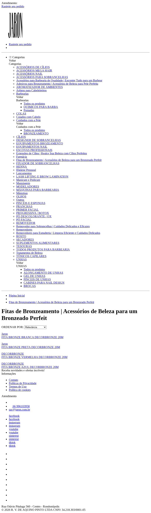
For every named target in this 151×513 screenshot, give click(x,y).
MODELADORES (27, 186)
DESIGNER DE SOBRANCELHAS (38, 140)
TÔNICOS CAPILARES (31, 256)
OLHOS (21, 196)
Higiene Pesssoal (26, 169)
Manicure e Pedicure (28, 179)
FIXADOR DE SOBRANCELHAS (37, 163)
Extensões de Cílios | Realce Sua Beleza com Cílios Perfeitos (51, 153)
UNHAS (21, 259)
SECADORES (25, 239)
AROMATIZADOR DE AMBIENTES (39, 87)
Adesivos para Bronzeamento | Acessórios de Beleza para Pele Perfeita (57, 83)
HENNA (21, 166)
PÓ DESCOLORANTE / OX (34, 216)
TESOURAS (24, 246)
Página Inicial (17, 295)
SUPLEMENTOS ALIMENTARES (37, 242)
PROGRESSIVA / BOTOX (32, 213)
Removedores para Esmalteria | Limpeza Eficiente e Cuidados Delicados (58, 232)
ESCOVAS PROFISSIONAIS (34, 150)
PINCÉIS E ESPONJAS (30, 203)
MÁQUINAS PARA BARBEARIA (37, 189)
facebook (14, 415)
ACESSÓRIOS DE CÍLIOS (33, 67)
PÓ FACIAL (23, 219)
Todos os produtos (34, 103)
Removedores (24, 229)
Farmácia (21, 156)
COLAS (21, 113)
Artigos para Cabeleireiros (31, 90)
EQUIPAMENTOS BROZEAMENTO (39, 143)
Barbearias (22, 93)
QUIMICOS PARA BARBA (41, 106)
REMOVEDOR (25, 223)
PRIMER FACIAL (27, 209)
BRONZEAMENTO (36, 133)
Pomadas (29, 110)
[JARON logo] (15, 38)
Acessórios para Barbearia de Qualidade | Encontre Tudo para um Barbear (59, 80)
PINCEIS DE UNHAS (37, 279)
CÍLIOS (21, 136)
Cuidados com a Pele (28, 120)
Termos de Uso (18, 386)
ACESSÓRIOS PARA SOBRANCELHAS (42, 77)
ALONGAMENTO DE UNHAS (43, 272)
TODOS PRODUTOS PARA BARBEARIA (43, 249)
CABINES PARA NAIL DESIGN (44, 282)
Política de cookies (20, 389)
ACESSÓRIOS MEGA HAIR (34, 70)
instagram (14, 422)
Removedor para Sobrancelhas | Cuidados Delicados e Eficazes (53, 226)
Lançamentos (24, 173)
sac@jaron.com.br (19, 409)
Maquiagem (23, 183)
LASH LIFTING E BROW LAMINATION (42, 176)
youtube (13, 429)
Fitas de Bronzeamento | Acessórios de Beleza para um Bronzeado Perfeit (58, 160)
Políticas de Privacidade (22, 383)
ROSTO (21, 236)
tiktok (12, 442)
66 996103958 (21, 406)
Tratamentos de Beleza (29, 252)
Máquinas (22, 193)
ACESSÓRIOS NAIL (29, 73)
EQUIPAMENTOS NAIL (31, 146)
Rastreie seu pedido (12, 6)
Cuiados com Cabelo (28, 116)
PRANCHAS (24, 206)
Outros (20, 199)
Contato (13, 379)
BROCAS (30, 286)
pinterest (14, 435)
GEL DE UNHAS (34, 276)
